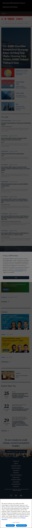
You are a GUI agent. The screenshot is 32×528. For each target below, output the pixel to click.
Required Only (10, 525)
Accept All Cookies (21, 525)
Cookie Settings (16, 522)
